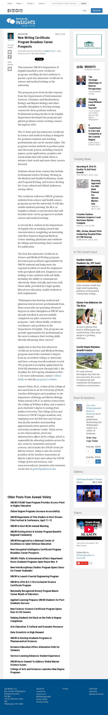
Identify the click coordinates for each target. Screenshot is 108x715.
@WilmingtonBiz (43, 696)
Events (65, 689)
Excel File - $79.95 (93, 457)
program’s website (47, 379)
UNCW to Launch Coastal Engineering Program (34, 576)
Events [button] (42, 3)
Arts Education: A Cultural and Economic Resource (36, 626)
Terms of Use (41, 699)
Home (10, 3)
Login (84, 10)
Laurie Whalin (93, 143)
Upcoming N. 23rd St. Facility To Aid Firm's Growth (86, 169)
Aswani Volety (50, 51)
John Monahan (94, 92)
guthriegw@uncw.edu (44, 468)
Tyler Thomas (94, 111)
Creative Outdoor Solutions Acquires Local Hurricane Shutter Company (88, 218)
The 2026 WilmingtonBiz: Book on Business (94, 409)
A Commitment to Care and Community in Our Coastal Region (94, 132)
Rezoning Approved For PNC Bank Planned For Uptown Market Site (95, 192)
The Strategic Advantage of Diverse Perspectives (94, 83)
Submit (83, 3)
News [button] (19, 3)
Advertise (93, 691)
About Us (40, 689)
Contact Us (40, 691)
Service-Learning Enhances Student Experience (35, 655)
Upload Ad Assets (96, 694)
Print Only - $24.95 (93, 447)
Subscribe (93, 689)
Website (11, 40)
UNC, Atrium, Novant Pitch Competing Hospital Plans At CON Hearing (89, 234)
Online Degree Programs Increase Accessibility (35, 511)
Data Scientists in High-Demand (27, 632)
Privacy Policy (42, 702)
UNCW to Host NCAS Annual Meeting (29, 526)
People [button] (30, 3)
